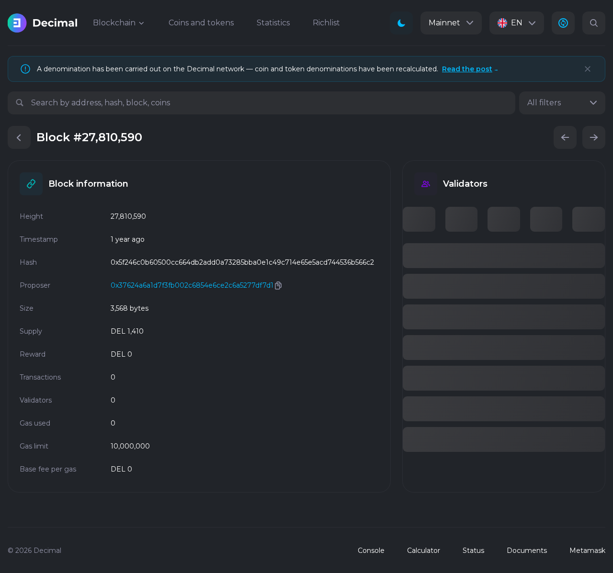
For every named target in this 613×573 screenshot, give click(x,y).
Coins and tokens (201, 22)
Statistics (273, 22)
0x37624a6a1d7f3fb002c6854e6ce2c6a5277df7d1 (192, 285)
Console (371, 550)
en (516, 22)
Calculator (423, 550)
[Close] (587, 69)
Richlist (326, 22)
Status (473, 550)
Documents (527, 550)
